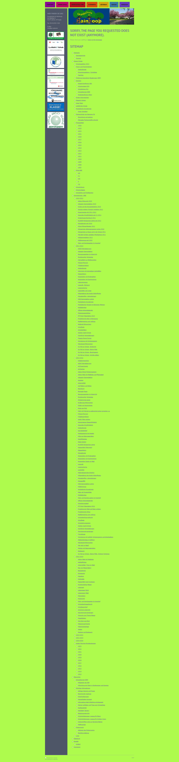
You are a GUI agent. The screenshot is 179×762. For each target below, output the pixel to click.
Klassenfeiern (82, 274)
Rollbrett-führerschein (84, 324)
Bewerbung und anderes (85, 117)
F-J (79, 176)
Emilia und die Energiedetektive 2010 (89, 207)
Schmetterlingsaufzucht (85, 604)
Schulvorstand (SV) (83, 86)
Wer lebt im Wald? (83, 545)
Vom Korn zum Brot (84, 621)
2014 (79, 148)
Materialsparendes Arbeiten (86, 473)
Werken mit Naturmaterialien (86, 548)
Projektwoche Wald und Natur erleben (89, 509)
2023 (79, 131)
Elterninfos (77, 677)
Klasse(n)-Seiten (81, 100)
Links (77, 736)
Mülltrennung (82, 487)
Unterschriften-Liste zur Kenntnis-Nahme (90, 722)
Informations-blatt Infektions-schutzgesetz (90, 702)
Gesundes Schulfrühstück (85, 425)
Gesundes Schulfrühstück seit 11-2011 (89, 215)
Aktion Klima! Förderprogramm (87, 372)
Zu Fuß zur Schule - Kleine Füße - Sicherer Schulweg (93, 554)
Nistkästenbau (82, 307)
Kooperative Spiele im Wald (86, 461)
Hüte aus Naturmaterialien (86, 436)
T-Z (79, 184)
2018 (79, 660)
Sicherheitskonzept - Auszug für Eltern (89, 716)
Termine (78, 58)
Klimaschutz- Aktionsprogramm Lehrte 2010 (91, 229)
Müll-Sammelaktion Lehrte (86, 299)
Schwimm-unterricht (84, 610)
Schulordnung (80, 187)
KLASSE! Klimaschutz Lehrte (86, 445)
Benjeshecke (82, 571)
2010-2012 (79, 198)
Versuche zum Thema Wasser (86, 615)
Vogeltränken (82, 618)
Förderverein (80, 727)
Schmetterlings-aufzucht (85, 517)
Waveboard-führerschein (85, 344)
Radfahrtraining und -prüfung (86, 321)
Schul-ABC (79, 170)
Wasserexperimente (84, 624)
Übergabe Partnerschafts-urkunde (88, 120)
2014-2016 (79, 358)
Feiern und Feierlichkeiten (84, 67)
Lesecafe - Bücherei (84, 285)
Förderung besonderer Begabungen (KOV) (88, 78)
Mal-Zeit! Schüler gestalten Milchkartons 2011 (92, 235)
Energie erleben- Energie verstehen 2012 (90, 209)
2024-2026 (79, 641)
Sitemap (55, 758)
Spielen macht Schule (84, 333)
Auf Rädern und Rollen (84, 386)
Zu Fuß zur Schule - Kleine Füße (87, 349)
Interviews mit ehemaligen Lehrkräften (89, 271)
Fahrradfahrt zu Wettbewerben (87, 260)
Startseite (77, 53)
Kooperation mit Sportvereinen (87, 279)
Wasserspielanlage (83, 627)
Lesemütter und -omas (84, 291)
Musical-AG (81, 599)
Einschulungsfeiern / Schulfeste (87, 72)
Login (133, 757)
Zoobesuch (81, 551)
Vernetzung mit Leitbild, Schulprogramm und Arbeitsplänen (95, 537)
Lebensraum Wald (83, 593)
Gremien (78, 81)
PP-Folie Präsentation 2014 (86, 316)
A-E (79, 173)
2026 (79, 125)
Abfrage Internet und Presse (86, 691)
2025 (79, 128)
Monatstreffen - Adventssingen (87, 296)
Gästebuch (77, 739)
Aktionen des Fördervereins (86, 730)
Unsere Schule (78, 61)
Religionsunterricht (83, 713)
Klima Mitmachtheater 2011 (86, 226)
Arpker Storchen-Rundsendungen (86, 643)
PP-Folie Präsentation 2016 (86, 506)
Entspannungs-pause (84, 400)
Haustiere (81, 576)
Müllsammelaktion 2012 (85, 237)
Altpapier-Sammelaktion (85, 251)
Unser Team (79, 103)
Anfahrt (78, 744)
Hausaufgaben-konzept (85, 699)
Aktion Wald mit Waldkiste (86, 559)
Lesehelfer (81, 470)
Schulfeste (81, 327)
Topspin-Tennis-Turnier (84, 338)
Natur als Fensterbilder (85, 492)
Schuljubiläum (82, 330)
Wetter (80, 629)
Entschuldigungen (83, 697)
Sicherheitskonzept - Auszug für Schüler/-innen (92, 719)
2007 (79, 167)
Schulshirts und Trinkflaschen (84, 193)
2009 (79, 162)
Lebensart (81, 587)
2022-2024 (79, 638)
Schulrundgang (80, 190)
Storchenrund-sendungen (85, 531)
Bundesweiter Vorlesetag (85, 257)
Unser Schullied (82, 111)
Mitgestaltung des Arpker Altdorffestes (89, 293)
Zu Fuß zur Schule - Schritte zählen (88, 355)
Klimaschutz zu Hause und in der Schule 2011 (92, 232)
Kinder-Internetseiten (82, 97)
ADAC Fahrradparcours (84, 249)
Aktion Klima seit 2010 (85, 201)
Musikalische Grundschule (83, 109)
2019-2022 (79, 635)
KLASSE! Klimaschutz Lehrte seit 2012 (89, 221)
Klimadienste (82, 453)
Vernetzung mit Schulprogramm (87, 341)
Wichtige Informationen (83, 688)
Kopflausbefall (82, 708)
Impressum (77, 747)
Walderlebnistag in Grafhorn (86, 540)
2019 (79, 657)
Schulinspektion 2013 (82, 64)
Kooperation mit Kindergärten (87, 277)
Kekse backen (82, 442)
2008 (79, 165)
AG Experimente (83, 366)
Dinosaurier (81, 573)
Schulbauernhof (82, 607)
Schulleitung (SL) (83, 89)
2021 (79, 134)
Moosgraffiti (81, 481)
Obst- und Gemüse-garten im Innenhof (89, 498)
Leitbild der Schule (81, 106)
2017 (79, 139)
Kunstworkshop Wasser (85, 585)
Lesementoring (82, 288)
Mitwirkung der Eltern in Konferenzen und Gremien (93, 685)
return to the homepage (95, 40)
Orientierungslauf (83, 503)
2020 (79, 137)
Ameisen (80, 380)
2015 (79, 145)
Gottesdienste (82, 69)
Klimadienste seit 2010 (85, 223)
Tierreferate (81, 534)
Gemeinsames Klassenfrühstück (87, 422)
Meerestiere (81, 596)
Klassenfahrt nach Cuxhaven (86, 582)
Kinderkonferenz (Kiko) (85, 95)
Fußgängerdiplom (83, 265)
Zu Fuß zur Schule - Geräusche (87, 347)
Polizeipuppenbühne (84, 313)
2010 (79, 159)
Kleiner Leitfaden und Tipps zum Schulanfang (91, 705)
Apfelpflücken (82, 562)
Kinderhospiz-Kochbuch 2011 (87, 218)
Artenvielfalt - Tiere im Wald (86, 565)
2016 (79, 142)
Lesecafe (80, 464)
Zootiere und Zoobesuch (85, 632)
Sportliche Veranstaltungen (86, 335)
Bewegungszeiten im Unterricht (87, 254)
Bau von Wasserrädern (84, 568)
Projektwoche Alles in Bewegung (88, 319)
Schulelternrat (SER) (84, 92)
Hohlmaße (81, 579)
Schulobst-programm (84, 523)
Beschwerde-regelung (84, 694)
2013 (79, 151)
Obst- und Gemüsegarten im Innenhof (89, 243)
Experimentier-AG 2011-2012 (87, 212)
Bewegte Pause (82, 391)
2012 (79, 153)
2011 (79, 156)
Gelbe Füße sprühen (84, 419)
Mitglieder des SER (83, 683)
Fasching (80, 75)
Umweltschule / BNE (80, 195)
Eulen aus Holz (82, 408)
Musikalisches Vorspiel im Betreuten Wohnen (91, 305)
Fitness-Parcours (83, 263)
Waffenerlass (82, 725)
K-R (79, 179)
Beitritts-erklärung (83, 733)
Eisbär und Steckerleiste (85, 405)
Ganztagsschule (80, 55)
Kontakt (76, 741)
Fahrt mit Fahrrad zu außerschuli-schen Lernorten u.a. (94, 411)
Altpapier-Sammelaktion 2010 (87, 204)
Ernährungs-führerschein (85, 403)
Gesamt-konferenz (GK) (85, 83)
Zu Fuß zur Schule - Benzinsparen (88, 352)
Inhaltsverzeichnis (83, 361)
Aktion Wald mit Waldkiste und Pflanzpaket (91, 375)
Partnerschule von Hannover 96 (85, 114)
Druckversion (50, 758)
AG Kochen (81, 369)
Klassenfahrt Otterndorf (85, 447)
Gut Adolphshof (82, 431)
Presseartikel (80, 123)
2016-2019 (79, 557)
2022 (79, 649)
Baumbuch (81, 389)
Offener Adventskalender (85, 310)
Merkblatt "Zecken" (83, 711)
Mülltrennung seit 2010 (85, 240)
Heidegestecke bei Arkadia (86, 433)
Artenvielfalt (81, 383)
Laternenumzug (82, 282)
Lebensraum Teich (83, 590)
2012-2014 (79, 246)
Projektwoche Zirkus (84, 512)
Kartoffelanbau (82, 439)
